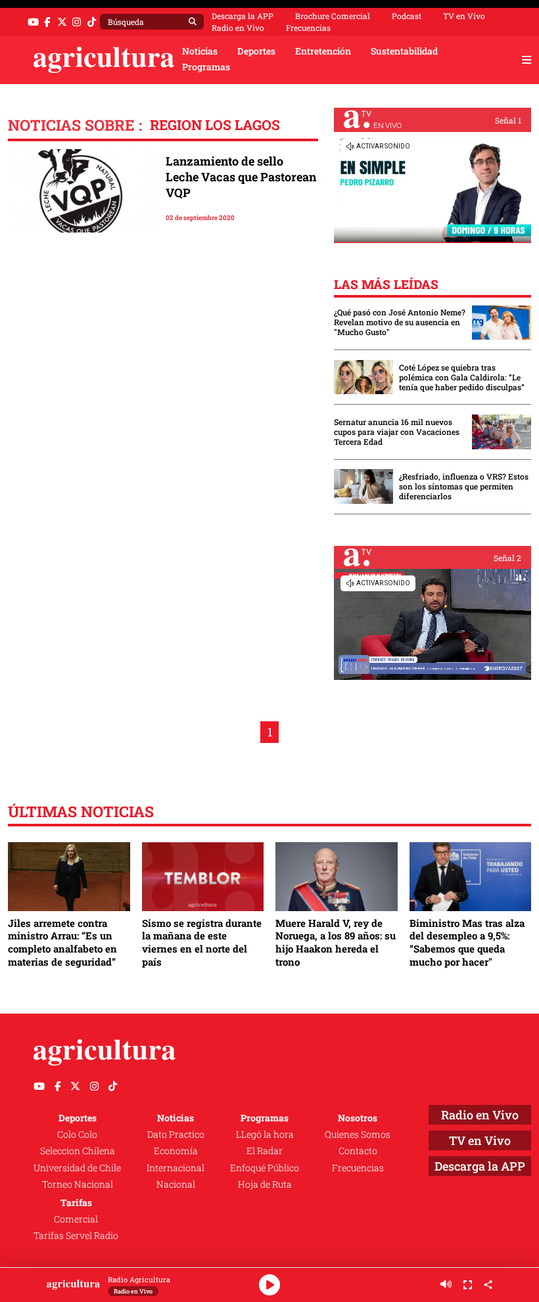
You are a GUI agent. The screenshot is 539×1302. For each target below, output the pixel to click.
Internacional (175, 1168)
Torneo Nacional (77, 1184)
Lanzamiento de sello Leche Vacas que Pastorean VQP (241, 176)
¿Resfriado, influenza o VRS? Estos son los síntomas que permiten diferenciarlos (463, 486)
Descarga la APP (242, 16)
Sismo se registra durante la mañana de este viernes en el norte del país (202, 942)
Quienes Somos (357, 1134)
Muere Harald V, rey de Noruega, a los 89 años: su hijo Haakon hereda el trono (335, 942)
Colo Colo (77, 1134)
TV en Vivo (464, 16)
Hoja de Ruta (265, 1184)
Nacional (175, 1184)
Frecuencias (308, 28)
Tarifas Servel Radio (76, 1236)
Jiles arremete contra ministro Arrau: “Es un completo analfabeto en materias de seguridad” (62, 942)
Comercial (76, 1219)
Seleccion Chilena (77, 1151)
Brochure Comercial (332, 16)
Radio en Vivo (238, 28)
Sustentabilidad (404, 51)
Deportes (256, 51)
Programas (206, 67)
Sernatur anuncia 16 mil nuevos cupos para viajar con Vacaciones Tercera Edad (396, 432)
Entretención (323, 51)
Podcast (406, 16)
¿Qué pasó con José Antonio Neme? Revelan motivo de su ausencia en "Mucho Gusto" (399, 322)
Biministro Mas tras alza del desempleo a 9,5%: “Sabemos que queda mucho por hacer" (467, 942)
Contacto (358, 1151)
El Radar (264, 1151)
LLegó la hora (265, 1134)
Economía (176, 1151)
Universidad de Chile (77, 1168)
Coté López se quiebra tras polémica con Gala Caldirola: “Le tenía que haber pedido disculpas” (462, 377)
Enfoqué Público (264, 1168)
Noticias (200, 51)
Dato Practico (175, 1134)
